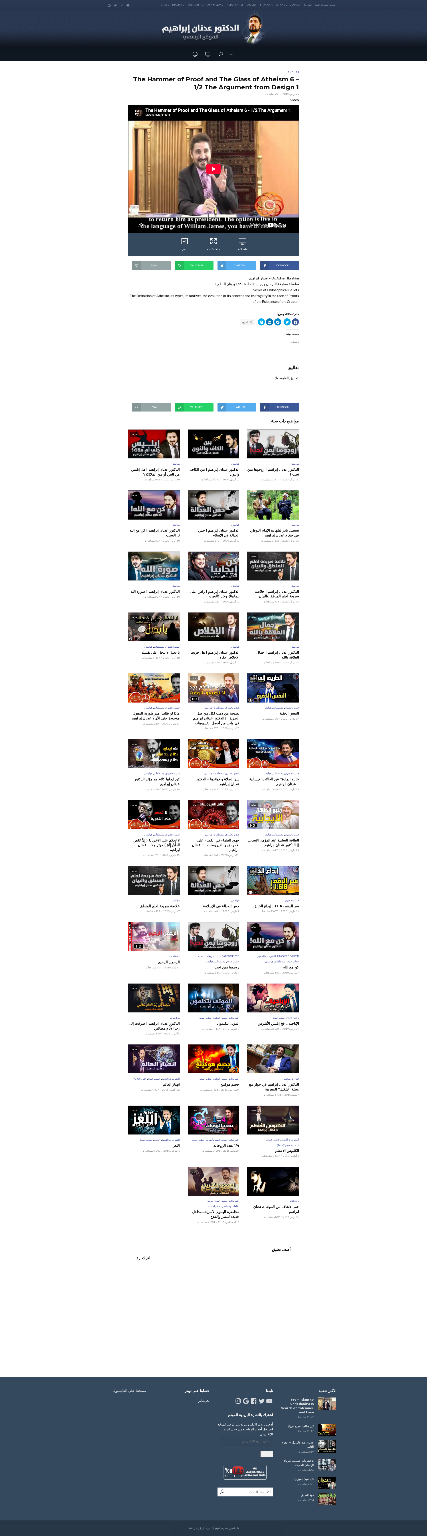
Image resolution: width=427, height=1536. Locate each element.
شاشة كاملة (213, 249)
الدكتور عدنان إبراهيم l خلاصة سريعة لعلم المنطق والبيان (277, 593)
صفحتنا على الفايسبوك (129, 1391)
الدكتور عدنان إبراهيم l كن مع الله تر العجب (154, 532)
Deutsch (295, 4)
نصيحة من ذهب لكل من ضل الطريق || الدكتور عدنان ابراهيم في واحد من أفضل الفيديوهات (216, 718)
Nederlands (235, 4)
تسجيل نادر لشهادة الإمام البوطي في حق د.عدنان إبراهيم (274, 532)
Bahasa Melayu (213, 4)
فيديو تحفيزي (172, 646)
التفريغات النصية (267, 956)
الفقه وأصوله (213, 1139)
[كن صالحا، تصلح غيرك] (327, 1430)
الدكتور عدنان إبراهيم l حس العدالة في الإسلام (218, 532)
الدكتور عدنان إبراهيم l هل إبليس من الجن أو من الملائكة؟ (155, 471)
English (251, 4)
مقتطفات (159, 646)
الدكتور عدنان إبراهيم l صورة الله (155, 591)
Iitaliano (178, 4)
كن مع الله (291, 967)
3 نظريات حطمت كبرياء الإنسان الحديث (299, 1463)
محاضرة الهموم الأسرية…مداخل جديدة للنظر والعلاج (215, 1214)
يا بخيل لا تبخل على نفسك (160, 652)
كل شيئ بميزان (304, 1479)
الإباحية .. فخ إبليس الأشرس (278, 1023)
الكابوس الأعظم (287, 1150)
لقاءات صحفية (291, 1078)
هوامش (295, 463)
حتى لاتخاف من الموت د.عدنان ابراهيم (276, 1209)
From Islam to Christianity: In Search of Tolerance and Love (297, 1406)
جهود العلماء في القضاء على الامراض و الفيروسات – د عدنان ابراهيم (215, 845)
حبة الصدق (307, 1495)
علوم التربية (213, 1200)
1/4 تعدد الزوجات (226, 1145)
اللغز (176, 1145)
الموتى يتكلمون (228, 1023)
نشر (184, 249)
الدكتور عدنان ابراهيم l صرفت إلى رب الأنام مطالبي (154, 1025)
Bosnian (193, 4)
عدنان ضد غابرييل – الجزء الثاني (298, 1444)
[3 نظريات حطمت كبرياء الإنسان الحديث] (327, 1465)
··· (231, 54)
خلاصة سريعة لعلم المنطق (160, 906)
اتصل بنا (308, 4)
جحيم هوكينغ (230, 1084)
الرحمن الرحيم (169, 962)
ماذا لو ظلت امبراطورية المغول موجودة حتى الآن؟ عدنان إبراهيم (156, 715)
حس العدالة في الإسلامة (221, 906)
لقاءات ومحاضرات (229, 1206)
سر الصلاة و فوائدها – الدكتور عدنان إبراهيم (217, 781)
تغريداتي (203, 1400)
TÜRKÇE (164, 4)
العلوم (216, 1017)
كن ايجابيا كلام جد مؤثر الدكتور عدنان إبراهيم (157, 781)
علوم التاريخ (139, 1078)
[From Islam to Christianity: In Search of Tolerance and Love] (327, 1403)
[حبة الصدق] (327, 1499)
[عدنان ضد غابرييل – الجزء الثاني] (327, 1446)
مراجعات (175, 1017)
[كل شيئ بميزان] (327, 1483)
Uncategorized (288, 956)
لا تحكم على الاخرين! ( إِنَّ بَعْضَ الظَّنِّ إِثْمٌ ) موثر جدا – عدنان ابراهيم (156, 845)
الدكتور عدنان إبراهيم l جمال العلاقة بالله (277, 654)
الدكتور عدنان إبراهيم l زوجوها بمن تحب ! (273, 471)
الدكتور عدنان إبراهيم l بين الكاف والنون (214, 471)
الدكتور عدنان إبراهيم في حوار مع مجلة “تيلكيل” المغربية (274, 1086)
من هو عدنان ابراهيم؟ (325, 4)
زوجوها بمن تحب (226, 967)
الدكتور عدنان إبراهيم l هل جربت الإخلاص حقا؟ (215, 654)
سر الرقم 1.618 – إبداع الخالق (276, 906)
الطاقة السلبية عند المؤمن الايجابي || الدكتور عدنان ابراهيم (273, 842)
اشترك (266, 1454)
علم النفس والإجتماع (288, 1144)
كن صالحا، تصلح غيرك (300, 1426)
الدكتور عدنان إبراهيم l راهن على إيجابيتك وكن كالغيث (214, 593)
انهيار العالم (171, 1084)
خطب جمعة (292, 961)
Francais (266, 4)
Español (281, 4)
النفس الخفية (289, 713)
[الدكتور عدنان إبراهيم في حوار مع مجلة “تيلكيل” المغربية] (273, 1058)
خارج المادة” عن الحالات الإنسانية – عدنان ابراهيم (274, 781)
